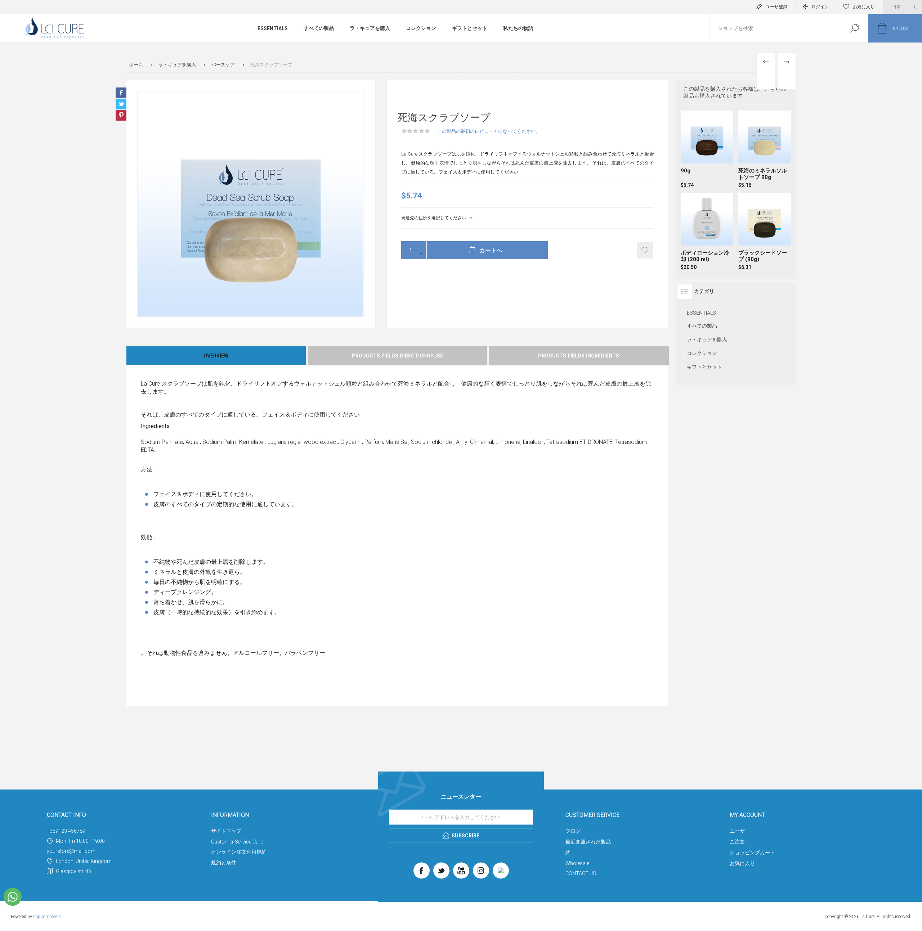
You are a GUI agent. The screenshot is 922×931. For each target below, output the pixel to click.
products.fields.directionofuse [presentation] (397, 356)
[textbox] (775, 28)
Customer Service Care (237, 842)
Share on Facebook (121, 92)
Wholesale (577, 863)
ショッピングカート (752, 852)
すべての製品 (319, 28)
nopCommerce (47, 916)
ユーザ (737, 831)
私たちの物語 (518, 28)
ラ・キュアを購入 (370, 28)
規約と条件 (223, 862)
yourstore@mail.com (71, 851)
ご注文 (737, 842)
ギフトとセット (469, 28)
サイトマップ (226, 831)
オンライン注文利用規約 (239, 852)
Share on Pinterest (121, 115)
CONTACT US (580, 873)
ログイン (820, 6)
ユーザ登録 (776, 6)
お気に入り (742, 863)
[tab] (216, 355)
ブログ (573, 831)
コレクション (421, 28)
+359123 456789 (66, 831)
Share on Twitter (121, 104)
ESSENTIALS (273, 28)
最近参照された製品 (588, 842)
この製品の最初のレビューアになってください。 (488, 131)
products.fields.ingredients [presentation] (578, 356)
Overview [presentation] (215, 356)
